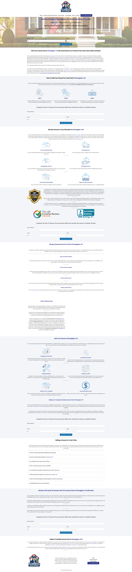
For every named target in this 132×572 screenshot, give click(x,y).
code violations (81, 134)
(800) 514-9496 (66, 84)
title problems (74, 134)
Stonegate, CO (63, 19)
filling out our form (67, 547)
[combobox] (28, 41)
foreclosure (57, 134)
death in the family (56, 544)
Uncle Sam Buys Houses (33, 290)
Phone (28, 38)
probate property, (93, 543)
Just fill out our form (68, 70)
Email (68, 38)
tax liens (70, 543)
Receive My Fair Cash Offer (66, 44)
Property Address (30, 33)
